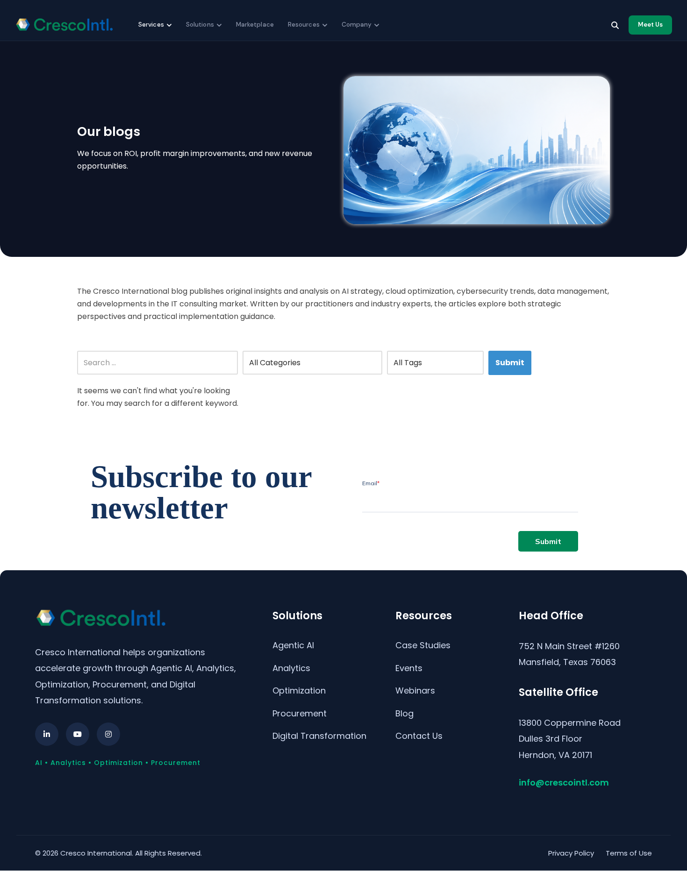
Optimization (299, 690)
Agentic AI (293, 645)
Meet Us (650, 24)
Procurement (299, 713)
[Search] (615, 25)
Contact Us (419, 736)
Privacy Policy (571, 853)
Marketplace (255, 24)
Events (408, 668)
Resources (304, 24)
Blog (404, 713)
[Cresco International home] (64, 25)
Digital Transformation (319, 736)
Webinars (415, 690)
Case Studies (423, 645)
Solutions (200, 24)
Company (357, 24)
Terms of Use (629, 853)
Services (151, 24)
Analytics (291, 668)
